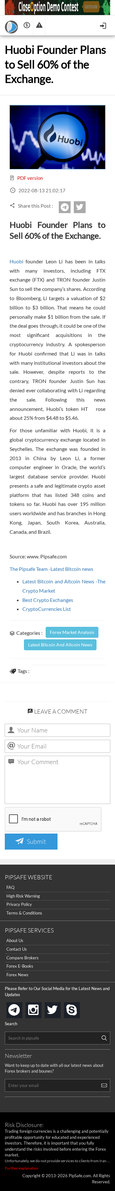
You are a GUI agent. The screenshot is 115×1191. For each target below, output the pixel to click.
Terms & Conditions (24, 912)
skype (78, 1008)
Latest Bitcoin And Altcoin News (60, 644)
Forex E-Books (19, 966)
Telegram (70, 209)
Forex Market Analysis (72, 632)
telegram (21, 1009)
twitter (85, 207)
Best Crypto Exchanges (47, 600)
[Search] (104, 1038)
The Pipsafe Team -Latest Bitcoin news (51, 569)
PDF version (29, 178)
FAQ (10, 887)
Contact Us (16, 949)
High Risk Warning (23, 896)
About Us (14, 940)
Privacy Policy (19, 904)
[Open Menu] (103, 25)
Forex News (17, 974)
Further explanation (21, 1168)
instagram (40, 1008)
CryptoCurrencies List (46, 609)
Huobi (16, 261)
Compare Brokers (22, 957)
